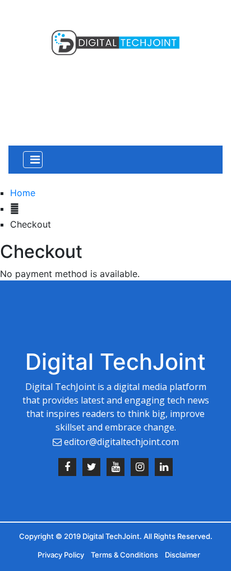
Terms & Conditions (124, 554)
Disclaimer (182, 554)
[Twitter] (91, 470)
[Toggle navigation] (33, 159)
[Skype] (164, 470)
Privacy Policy (61, 554)
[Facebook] (67, 470)
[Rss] (140, 470)
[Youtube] (115, 470)
